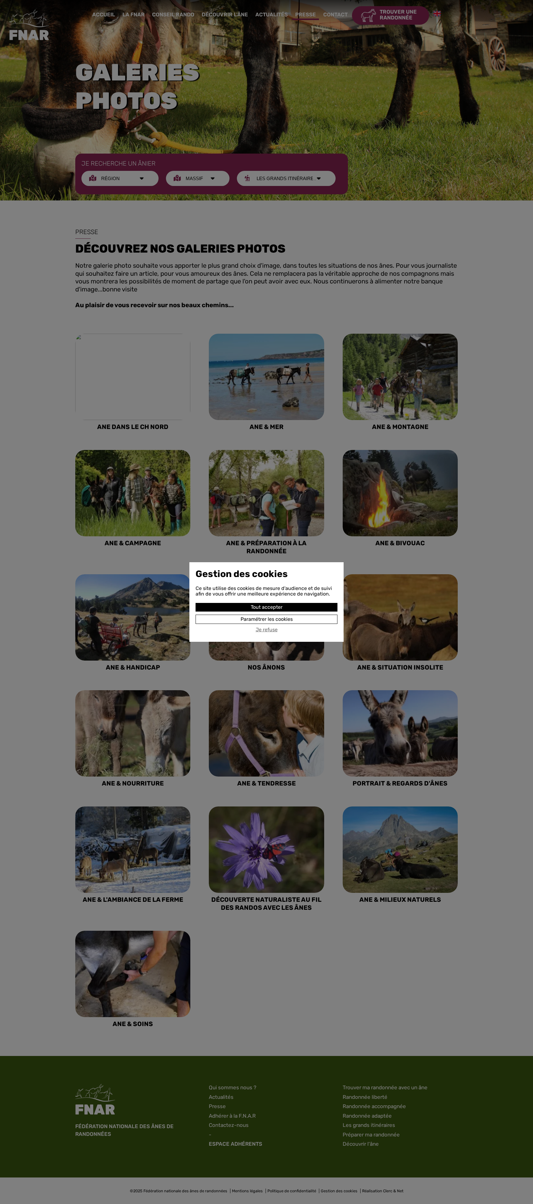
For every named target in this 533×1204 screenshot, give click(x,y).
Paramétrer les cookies (267, 619)
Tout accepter (267, 607)
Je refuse (267, 630)
